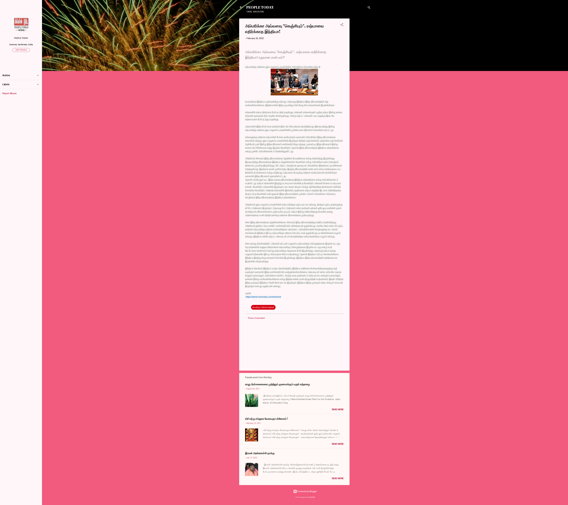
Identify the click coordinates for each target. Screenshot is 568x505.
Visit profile (21, 50)
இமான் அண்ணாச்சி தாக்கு (260, 453)
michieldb (311, 497)
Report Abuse (9, 93)
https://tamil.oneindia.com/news (262, 297)
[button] (342, 25)
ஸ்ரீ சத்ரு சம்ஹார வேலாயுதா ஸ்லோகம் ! (266, 418)
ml (280, 297)
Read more (338, 409)
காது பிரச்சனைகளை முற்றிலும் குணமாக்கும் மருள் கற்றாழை (277, 384)
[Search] (369, 8)
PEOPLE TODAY (260, 7)
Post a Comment (256, 318)
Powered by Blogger (307, 491)
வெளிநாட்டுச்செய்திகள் (263, 307)
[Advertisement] (361, 62)
